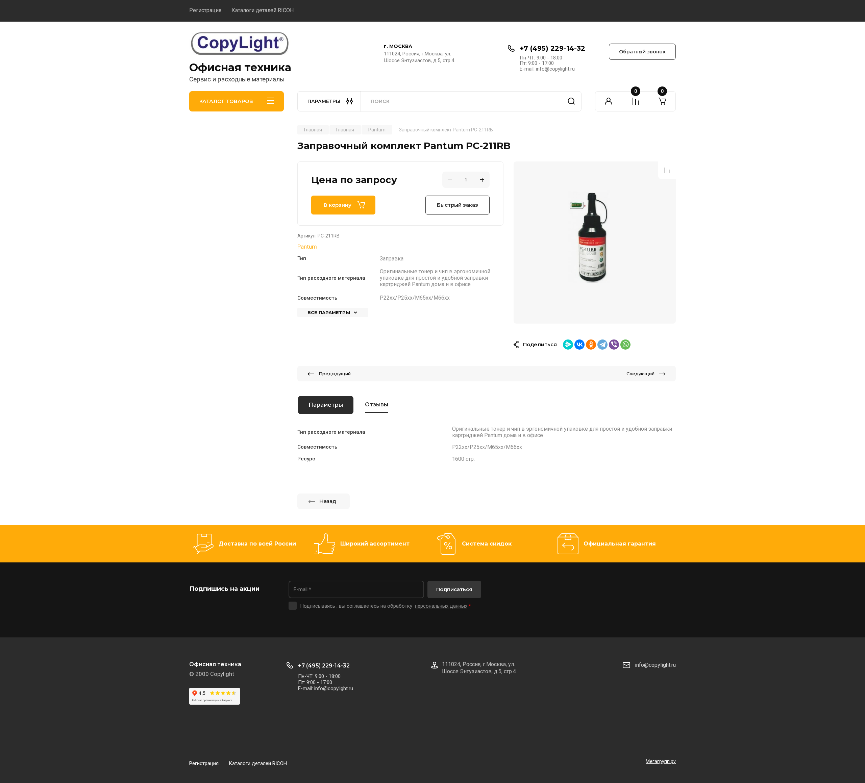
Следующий (640, 373)
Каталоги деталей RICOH (262, 10)
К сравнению (667, 170)
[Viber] (614, 344)
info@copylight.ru (655, 665)
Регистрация (205, 10)
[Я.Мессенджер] (568, 344)
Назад (327, 501)
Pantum (307, 246)
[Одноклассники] (591, 344)
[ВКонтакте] (579, 344)
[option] (595, 242)
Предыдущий (335, 373)
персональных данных (441, 606)
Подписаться (454, 589)
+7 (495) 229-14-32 (552, 48)
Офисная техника (240, 67)
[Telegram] (602, 344)
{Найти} (571, 101)
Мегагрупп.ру (661, 761)
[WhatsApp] (625, 344)
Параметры (325, 405)
